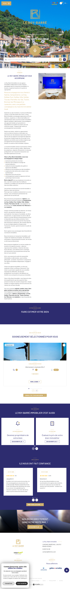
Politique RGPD (52, 580)
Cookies (61, 580)
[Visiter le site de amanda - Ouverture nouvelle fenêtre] (44, 569)
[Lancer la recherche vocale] (35, 50)
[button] (36, 390)
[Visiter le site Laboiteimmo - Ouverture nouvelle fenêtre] (37, 584)
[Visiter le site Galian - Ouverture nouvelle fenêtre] (56, 568)
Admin (44, 580)
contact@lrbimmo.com (49, 552)
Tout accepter (21, 583)
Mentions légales (35, 580)
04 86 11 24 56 (46, 549)
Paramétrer (8, 583)
